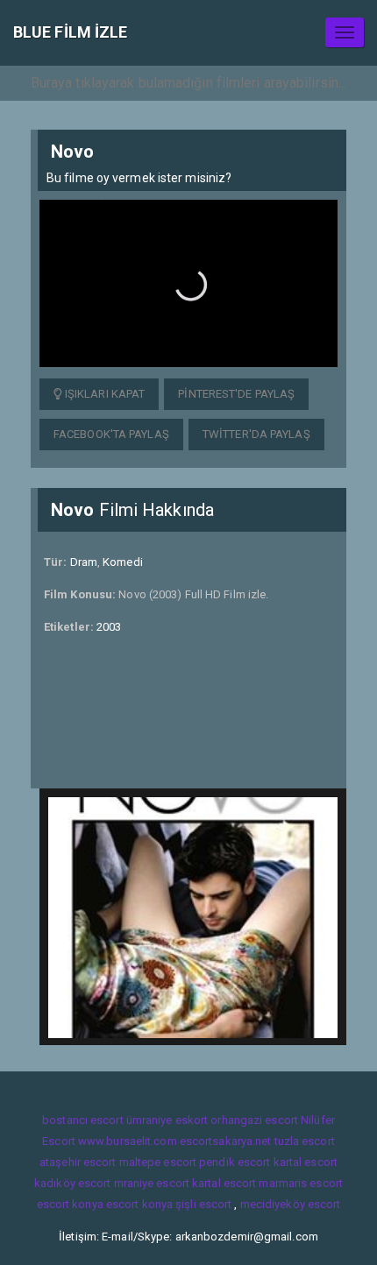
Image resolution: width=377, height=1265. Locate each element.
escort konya (70, 1204)
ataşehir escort (78, 1162)
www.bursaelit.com (127, 1141)
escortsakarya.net (226, 1141)
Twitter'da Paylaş (256, 434)
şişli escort (203, 1204)
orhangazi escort (254, 1120)
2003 (108, 626)
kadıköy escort (72, 1183)
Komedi (123, 562)
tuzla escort (304, 1141)
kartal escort (306, 1162)
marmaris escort (301, 1183)
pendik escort (234, 1162)
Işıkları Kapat (104, 393)
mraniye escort (151, 1183)
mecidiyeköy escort (290, 1204)
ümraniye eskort (167, 1120)
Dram (83, 562)
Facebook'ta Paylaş (111, 434)
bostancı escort (83, 1120)
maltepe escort (157, 1162)
